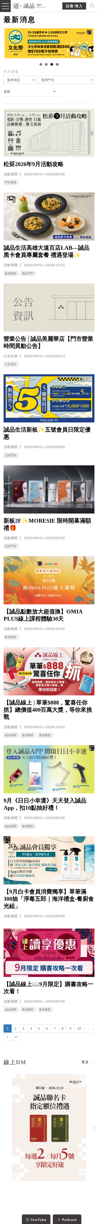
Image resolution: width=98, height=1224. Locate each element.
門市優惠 (10, 182)
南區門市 (27, 273)
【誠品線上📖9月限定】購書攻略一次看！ (48, 987)
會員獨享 (10, 637)
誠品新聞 (10, 735)
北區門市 (10, 455)
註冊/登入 (74, 6)
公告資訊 (10, 364)
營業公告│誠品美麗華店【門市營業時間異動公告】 (48, 342)
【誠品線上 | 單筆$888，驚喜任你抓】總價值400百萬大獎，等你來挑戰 (48, 709)
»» (16, 1037)
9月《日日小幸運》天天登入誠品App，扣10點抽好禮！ (45, 804)
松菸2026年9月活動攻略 (34, 164)
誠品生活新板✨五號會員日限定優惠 (47, 433)
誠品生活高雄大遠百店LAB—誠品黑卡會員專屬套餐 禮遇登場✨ (46, 251)
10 (79, 1028)
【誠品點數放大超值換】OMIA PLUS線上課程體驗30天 (43, 615)
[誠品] (29, 5)
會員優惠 (10, 273)
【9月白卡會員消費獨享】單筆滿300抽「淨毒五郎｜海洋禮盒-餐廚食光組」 (49, 899)
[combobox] (19, 80)
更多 (86, 1062)
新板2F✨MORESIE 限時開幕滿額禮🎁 (47, 524)
